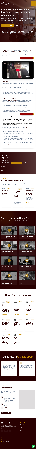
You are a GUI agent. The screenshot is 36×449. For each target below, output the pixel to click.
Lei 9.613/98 (27, 127)
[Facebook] (2, 431)
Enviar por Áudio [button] (17, 162)
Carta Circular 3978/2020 (12, 100)
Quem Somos (9, 4)
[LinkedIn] (10, 431)
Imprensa (17, 3)
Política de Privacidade (32, 446)
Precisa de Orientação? (7, 25)
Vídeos (21, 3)
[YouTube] (7, 431)
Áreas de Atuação (12, 3)
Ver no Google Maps (6, 412)
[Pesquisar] (29, 4)
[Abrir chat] (33, 446)
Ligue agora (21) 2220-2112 (27, 58)
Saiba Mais (18, 25)
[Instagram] (5, 431)
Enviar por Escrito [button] (29, 162)
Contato (25, 3)
